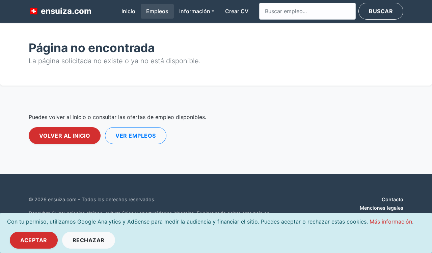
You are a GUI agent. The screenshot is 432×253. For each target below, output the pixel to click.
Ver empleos (135, 135)
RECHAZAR (89, 240)
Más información (391, 221)
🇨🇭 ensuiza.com (60, 11)
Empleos (157, 11)
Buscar (381, 11)
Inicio (131, 11)
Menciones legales (381, 208)
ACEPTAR (33, 240)
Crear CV (236, 11)
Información (194, 11)
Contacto (392, 199)
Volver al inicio (64, 135)
